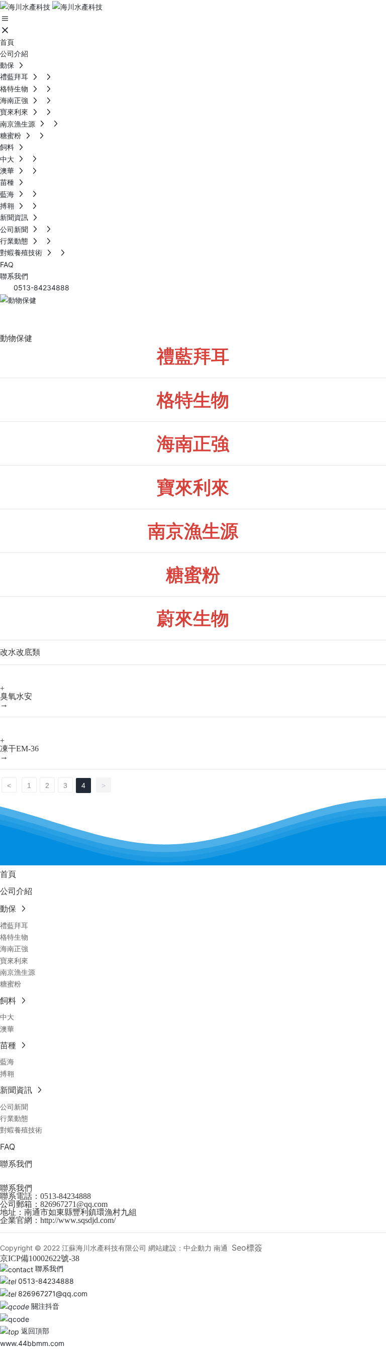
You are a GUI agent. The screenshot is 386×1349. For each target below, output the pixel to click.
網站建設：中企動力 (180, 1248)
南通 (221, 1248)
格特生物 (193, 400)
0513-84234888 (65, 1196)
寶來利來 (193, 487)
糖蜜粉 (193, 575)
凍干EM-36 (19, 748)
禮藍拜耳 (193, 356)
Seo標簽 (247, 1248)
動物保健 (40, 318)
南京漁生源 (193, 531)
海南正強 (193, 443)
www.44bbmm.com (32, 1343)
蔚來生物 (193, 618)
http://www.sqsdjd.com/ (78, 1220)
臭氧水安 (16, 696)
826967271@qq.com (74, 1204)
